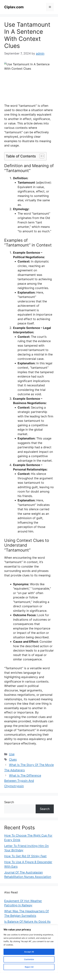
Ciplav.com (14, 7)
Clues (13, 759)
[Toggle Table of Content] (40, 156)
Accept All (29, 952)
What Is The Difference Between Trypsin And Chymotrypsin (22, 781)
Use (11, 754)
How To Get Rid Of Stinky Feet (25, 856)
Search (9, 802)
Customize (29, 959)
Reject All (29, 967)
